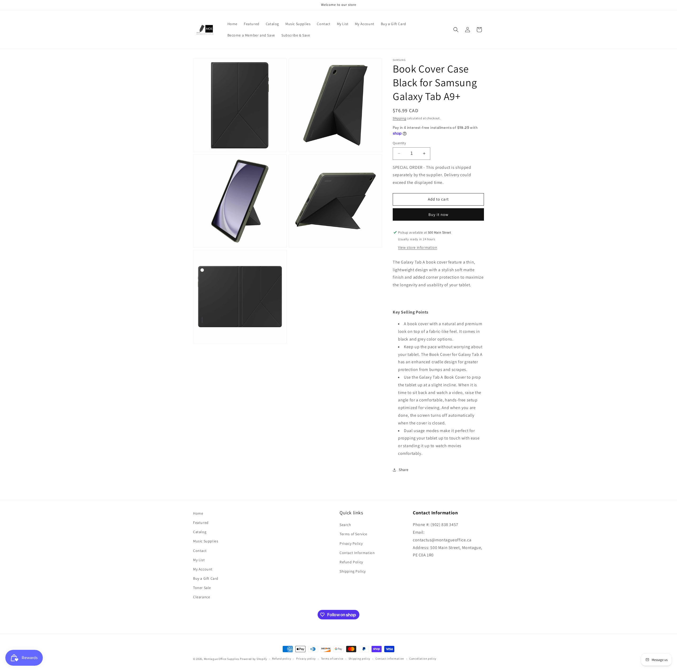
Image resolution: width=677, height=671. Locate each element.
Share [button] (404, 469)
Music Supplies (205, 541)
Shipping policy (359, 658)
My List (199, 559)
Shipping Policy (353, 571)
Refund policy (281, 658)
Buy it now (438, 214)
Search (345, 524)
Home (198, 513)
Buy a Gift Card (205, 578)
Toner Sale (202, 587)
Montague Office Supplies (221, 659)
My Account (203, 569)
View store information (417, 247)
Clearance (201, 597)
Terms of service (332, 658)
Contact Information (357, 552)
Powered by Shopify (253, 659)
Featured (201, 522)
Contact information (390, 658)
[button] (456, 29)
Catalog (199, 531)
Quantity (399, 143)
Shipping (399, 118)
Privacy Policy (351, 543)
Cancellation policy (422, 658)
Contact (200, 550)
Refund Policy (351, 562)
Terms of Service (353, 534)
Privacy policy (306, 658)
